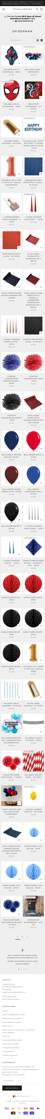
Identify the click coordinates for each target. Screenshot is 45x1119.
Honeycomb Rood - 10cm (11, 599)
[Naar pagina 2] (27, 936)
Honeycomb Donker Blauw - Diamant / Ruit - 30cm (33, 563)
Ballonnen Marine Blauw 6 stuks (11, 456)
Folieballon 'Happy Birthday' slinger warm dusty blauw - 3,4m (33, 144)
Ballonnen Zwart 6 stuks (11, 527)
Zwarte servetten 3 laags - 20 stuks (33, 341)
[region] (22, 957)
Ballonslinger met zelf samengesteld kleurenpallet (11, 740)
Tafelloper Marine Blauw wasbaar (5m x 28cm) (11, 295)
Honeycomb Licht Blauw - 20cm (11, 887)
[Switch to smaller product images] (42, 40)
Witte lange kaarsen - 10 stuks (33, 705)
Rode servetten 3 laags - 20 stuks (11, 255)
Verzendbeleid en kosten (12, 1022)
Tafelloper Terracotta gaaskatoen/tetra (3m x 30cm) (33, 419)
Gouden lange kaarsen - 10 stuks (11, 142)
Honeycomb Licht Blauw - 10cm (33, 847)
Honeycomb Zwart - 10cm (11, 633)
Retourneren (7, 1026)
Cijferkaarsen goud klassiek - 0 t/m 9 (12, 219)
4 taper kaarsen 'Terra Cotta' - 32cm (11, 342)
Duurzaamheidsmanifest (12, 1040)
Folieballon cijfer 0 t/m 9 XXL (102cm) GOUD (33, 669)
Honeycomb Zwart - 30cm (11, 668)
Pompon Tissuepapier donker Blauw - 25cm (11, 379)
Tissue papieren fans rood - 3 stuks (11, 776)
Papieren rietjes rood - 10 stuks (33, 776)
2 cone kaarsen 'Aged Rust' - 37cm (33, 218)
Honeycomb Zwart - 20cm (33, 633)
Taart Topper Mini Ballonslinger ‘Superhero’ (11, 812)
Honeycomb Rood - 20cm (33, 599)
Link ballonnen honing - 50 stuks (33, 811)
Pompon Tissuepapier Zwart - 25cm (11, 418)
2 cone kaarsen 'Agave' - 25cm (11, 562)
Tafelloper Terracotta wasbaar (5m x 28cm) (33, 257)
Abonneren (12, 1088)
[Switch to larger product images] (38, 40)
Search (5, 1011)
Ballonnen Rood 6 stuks (33, 456)
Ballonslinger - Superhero (33, 71)
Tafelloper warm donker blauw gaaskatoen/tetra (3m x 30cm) (11, 849)
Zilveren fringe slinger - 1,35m (33, 739)
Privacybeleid (7, 1051)
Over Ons (6, 1036)
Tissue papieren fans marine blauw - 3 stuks (11, 922)
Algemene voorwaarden (12, 1018)
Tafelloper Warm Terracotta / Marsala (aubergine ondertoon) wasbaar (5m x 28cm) (33, 300)
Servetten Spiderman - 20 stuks (33, 106)
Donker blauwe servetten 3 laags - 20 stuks (33, 182)
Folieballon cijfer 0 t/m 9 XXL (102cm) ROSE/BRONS (12, 182)
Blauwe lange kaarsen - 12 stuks (11, 705)
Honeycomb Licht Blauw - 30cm (33, 887)
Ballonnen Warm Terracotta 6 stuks (12, 490)
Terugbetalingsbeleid (10, 1048)
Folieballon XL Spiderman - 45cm (11, 105)
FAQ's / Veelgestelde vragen (13, 1015)
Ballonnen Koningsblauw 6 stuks (33, 491)
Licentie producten (10, 1055)
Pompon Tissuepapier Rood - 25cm (33, 378)
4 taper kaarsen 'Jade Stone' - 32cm (33, 527)
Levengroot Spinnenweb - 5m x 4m (33, 922)
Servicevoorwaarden (10, 1044)
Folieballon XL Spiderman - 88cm (11, 71)
